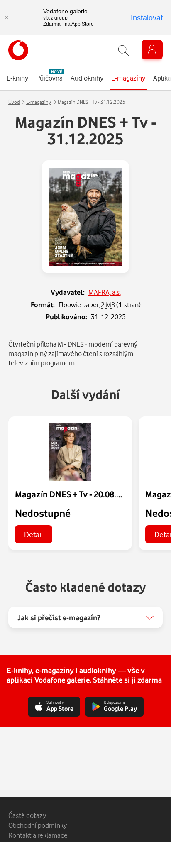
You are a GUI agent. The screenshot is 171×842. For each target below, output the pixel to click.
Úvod (14, 102)
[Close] (6, 17)
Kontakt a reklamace (38, 835)
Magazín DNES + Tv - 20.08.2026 (74, 494)
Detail (33, 534)
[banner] (18, 50)
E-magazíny (38, 102)
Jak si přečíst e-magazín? (58, 617)
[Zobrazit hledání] (124, 50)
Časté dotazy (27, 815)
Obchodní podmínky (37, 825)
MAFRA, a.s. (104, 292)
